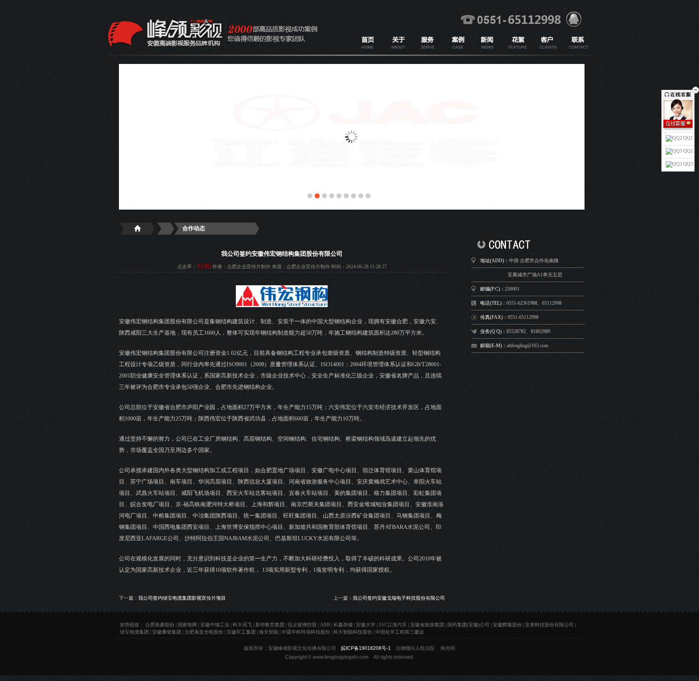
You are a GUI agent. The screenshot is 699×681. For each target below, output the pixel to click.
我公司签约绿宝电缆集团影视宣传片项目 (182, 598)
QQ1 (687, 138)
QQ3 (687, 164)
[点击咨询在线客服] (678, 124)
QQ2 (687, 151)
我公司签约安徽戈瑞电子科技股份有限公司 (399, 598)
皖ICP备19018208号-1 (366, 648)
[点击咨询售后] (678, 132)
